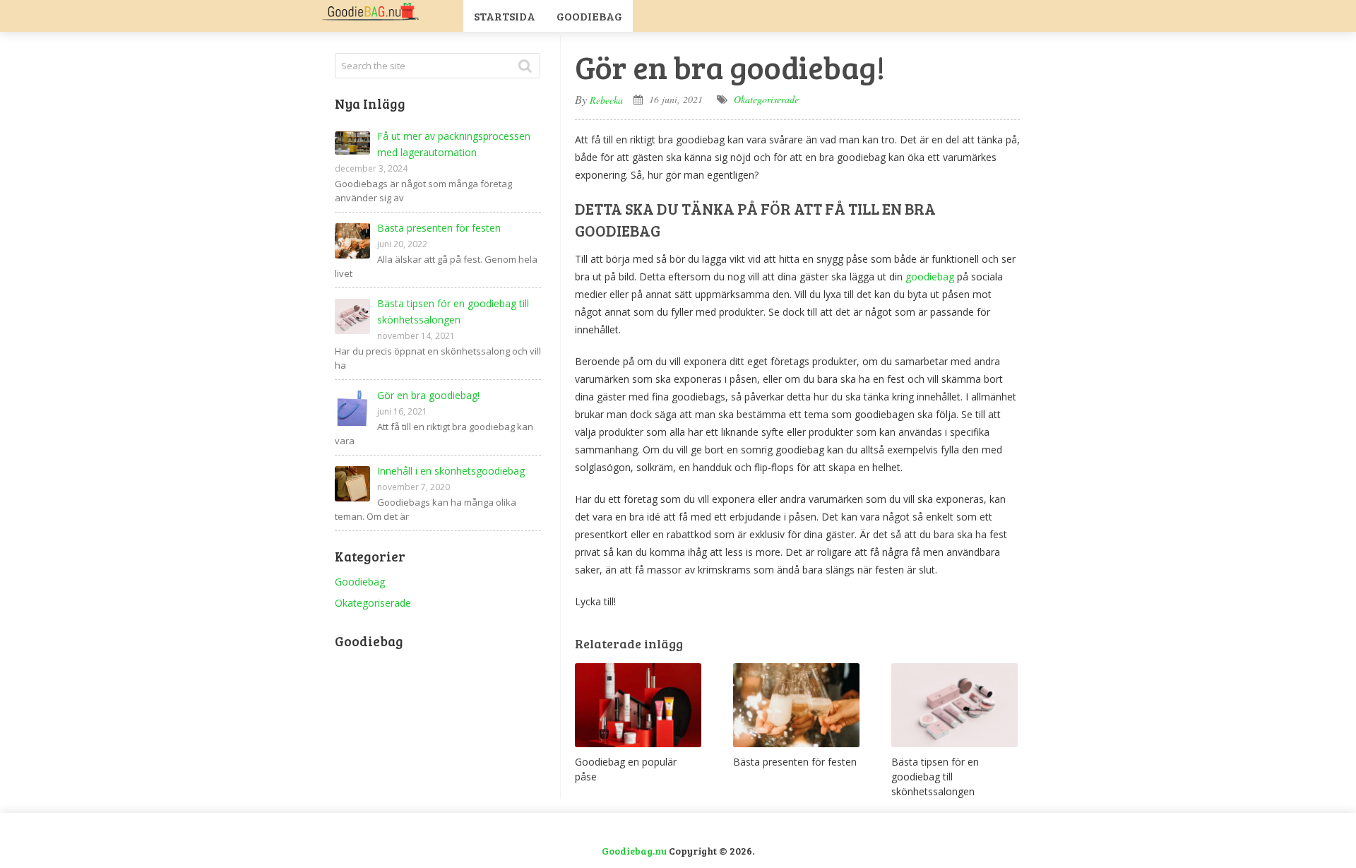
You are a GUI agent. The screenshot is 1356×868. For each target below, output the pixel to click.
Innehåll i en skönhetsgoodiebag (451, 470)
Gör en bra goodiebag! (428, 395)
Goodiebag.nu (634, 850)
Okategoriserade (766, 99)
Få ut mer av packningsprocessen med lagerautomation (453, 144)
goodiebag (929, 276)
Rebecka (606, 100)
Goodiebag (589, 15)
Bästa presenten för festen (439, 227)
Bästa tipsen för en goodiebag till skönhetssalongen (453, 311)
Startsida (504, 15)
